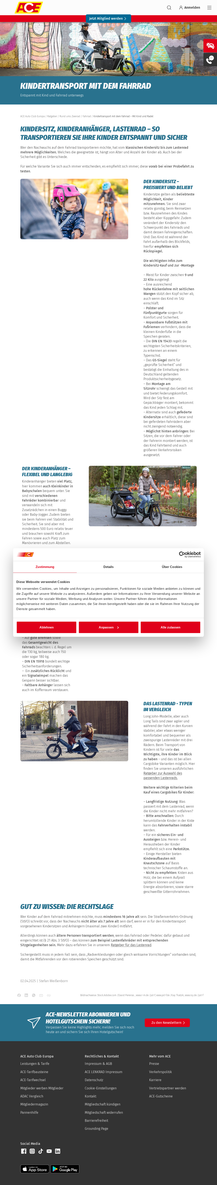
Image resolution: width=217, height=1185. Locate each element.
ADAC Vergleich (31, 1096)
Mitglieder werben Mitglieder (41, 1088)
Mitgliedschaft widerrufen (104, 1113)
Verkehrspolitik (160, 1072)
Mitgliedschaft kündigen (102, 1104)
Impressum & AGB (98, 1064)
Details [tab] (108, 567)
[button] (23, 1151)
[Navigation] (209, 7)
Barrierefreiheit (96, 1121)
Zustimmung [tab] (45, 567)
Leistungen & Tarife (34, 1064)
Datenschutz (94, 1080)
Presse (154, 1064)
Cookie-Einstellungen (101, 1088)
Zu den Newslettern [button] (166, 1023)
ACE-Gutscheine (161, 1096)
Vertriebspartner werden (167, 1088)
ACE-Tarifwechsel (33, 1080)
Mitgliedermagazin (34, 1104)
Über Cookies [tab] (172, 567)
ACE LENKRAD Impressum (103, 1072)
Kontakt (90, 1096)
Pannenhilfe (29, 1113)
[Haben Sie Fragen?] (210, 59)
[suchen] (169, 7)
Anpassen (106, 627)
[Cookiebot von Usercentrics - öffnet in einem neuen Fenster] (182, 554)
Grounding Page (96, 1129)
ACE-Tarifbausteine (34, 1072)
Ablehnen (46, 627)
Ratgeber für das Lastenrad (131, 945)
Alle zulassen (170, 627)
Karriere (155, 1080)
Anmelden (192, 7)
